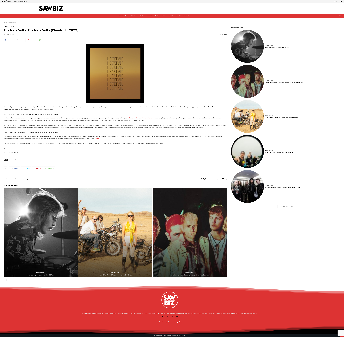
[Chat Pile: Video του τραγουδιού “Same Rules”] (247, 151)
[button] (340, 16)
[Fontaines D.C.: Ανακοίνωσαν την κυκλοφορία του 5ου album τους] (190, 232)
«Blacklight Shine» (133, 118)
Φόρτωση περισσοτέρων (285, 206)
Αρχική (5, 22)
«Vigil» (97, 138)
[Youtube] (341, 1)
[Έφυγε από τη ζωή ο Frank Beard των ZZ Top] (41, 232)
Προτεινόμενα (40, 272)
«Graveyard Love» (147, 118)
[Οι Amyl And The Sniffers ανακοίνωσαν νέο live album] (115, 232)
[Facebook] (335, 1)
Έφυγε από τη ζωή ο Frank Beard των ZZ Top (41, 275)
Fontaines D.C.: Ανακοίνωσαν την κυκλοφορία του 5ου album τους (189, 275)
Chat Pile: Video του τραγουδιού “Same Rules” (279, 152)
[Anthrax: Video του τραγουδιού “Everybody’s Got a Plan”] (247, 186)
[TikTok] (339, 1)
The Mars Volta (12, 159)
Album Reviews (12, 22)
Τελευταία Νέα (115, 272)
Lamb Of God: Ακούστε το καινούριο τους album (18, 179)
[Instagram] (337, 1)
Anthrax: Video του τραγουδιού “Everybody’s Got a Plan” (282, 187)
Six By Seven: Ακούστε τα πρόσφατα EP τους (214, 179)
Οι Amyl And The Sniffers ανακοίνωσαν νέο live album (115, 275)
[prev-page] (5, 280)
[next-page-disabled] (7, 280)
